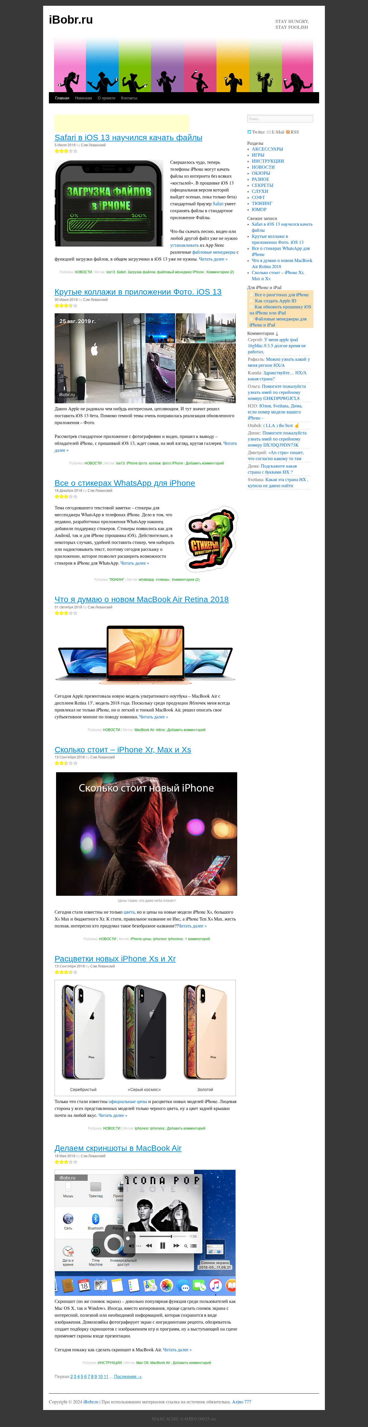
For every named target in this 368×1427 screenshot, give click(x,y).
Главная (62, 97)
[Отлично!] (75, 151)
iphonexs (175, 938)
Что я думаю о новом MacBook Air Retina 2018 (142, 599)
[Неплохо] (66, 151)
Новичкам (83, 97)
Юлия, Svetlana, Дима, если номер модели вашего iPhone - (275, 412)
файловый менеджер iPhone (180, 271)
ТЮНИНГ (116, 579)
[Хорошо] (70, 151)
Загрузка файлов (141, 271)
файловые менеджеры (213, 252)
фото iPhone (172, 462)
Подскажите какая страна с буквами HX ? (272, 469)
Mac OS (142, 1362)
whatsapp (146, 579)
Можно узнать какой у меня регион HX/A (279, 362)
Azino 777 (241, 1401)
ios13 (110, 271)
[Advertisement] (122, 123)
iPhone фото (136, 462)
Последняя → (128, 1376)
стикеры (162, 579)
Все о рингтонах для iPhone (282, 294)
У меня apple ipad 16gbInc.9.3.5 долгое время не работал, (277, 345)
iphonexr (159, 938)
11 (106, 1376)
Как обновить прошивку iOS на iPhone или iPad (280, 309)
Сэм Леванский (93, 144)
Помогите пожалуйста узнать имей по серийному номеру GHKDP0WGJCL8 (277, 392)
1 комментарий (197, 938)
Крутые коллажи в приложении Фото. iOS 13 (138, 291)
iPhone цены (141, 938)
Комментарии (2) (220, 271)
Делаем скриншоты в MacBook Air (118, 1148)
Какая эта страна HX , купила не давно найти (278, 482)
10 (100, 1376)
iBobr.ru (71, 19)
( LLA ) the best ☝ (281, 425)
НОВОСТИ (83, 271)
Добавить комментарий (205, 462)
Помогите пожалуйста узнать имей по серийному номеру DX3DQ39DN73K (277, 439)
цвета (129, 912)
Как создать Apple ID (275, 300)
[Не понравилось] (57, 151)
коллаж (155, 462)
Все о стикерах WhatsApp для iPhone (125, 483)
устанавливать (184, 245)
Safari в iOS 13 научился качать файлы (128, 137)
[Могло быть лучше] (61, 151)
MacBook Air (144, 729)
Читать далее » (213, 259)
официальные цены (128, 1101)
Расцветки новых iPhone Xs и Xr (115, 958)
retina (160, 729)
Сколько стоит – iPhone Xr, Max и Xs (123, 749)
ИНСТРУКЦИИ (110, 1362)
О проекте (106, 97)
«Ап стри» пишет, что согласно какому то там (276, 455)
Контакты (129, 97)
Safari (218, 203)
